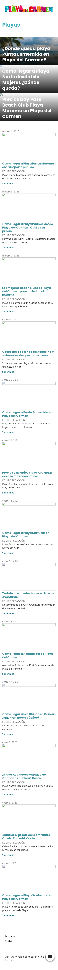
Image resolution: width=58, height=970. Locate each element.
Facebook (10, 936)
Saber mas (8, 183)
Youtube (9, 940)
